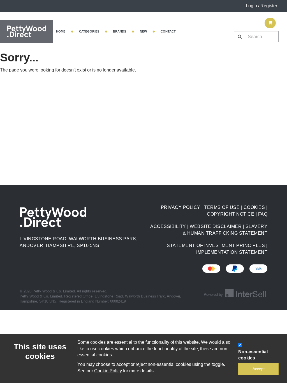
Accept (259, 368)
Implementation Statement (231, 252)
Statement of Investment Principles (216, 245)
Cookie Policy (108, 370)
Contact (168, 31)
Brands (119, 31)
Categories (89, 31)
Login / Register (261, 5)
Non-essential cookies (253, 355)
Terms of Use (222, 207)
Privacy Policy (180, 207)
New (143, 31)
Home (60, 31)
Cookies (254, 207)
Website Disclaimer (216, 226)
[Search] (239, 37)
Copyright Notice (230, 214)
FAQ (263, 214)
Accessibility (168, 226)
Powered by (214, 294)
